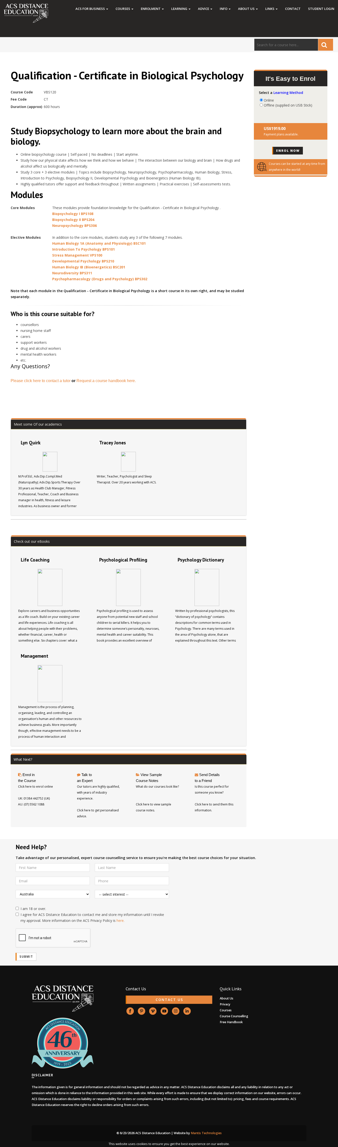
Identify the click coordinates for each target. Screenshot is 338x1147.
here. (120, 920)
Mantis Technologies (206, 1133)
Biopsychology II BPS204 (73, 219)
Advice (204, 8)
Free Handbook (231, 1022)
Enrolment (151, 8)
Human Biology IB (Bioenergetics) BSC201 (88, 267)
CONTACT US (169, 999)
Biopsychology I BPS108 (72, 213)
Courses (123, 8)
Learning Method (288, 92)
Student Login (321, 8)
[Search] (325, 45)
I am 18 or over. (33, 908)
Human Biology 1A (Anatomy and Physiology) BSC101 (99, 243)
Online (269, 100)
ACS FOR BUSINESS (90, 8)
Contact (293, 8)
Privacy (225, 1004)
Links (270, 8)
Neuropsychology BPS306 (74, 225)
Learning (179, 8)
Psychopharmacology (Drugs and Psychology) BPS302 (99, 279)
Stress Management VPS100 (77, 255)
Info (224, 8)
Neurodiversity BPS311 (72, 273)
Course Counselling (234, 1016)
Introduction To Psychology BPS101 (83, 249)
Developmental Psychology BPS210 (83, 261)
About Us (246, 8)
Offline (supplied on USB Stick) (288, 105)
